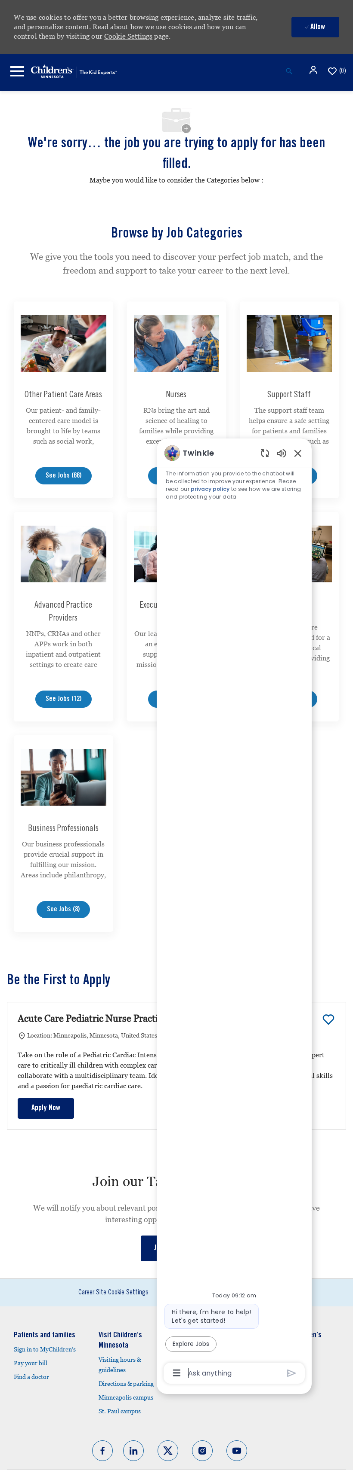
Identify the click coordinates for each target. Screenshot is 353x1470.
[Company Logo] (74, 70)
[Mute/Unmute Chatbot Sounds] (281, 453)
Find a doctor (31, 1376)
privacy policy (210, 489)
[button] (314, 70)
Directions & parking (126, 1383)
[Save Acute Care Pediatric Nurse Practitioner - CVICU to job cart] (328, 1019)
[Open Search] (289, 71)
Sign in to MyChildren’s (45, 1349)
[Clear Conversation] (265, 453)
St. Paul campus (120, 1411)
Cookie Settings (128, 36)
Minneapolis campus (126, 1397)
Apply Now (45, 1108)
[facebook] (102, 1450)
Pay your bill (30, 1363)
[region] (234, 912)
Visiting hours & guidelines (120, 1364)
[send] (291, 1373)
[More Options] (176, 1373)
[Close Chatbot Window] (297, 453)
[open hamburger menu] (17, 71)
